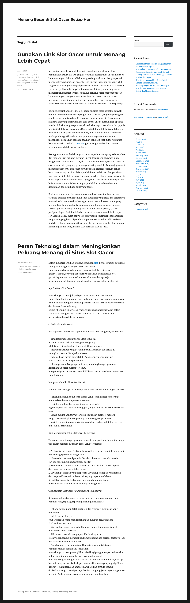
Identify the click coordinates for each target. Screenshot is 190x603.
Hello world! (163, 110)
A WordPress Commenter (144, 117)
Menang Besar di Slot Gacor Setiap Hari (54, 19)
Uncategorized (142, 209)
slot (32, 83)
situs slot (80, 143)
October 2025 (141, 166)
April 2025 (140, 183)
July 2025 (139, 174)
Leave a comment (25, 89)
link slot (30, 77)
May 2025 (140, 180)
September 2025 (142, 169)
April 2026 (140, 150)
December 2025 (142, 161)
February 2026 (142, 155)
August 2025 (141, 172)
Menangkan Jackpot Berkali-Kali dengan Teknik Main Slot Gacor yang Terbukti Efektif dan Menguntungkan (152, 88)
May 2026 (140, 147)
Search (136, 41)
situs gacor (27, 80)
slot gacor (32, 269)
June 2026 (140, 145)
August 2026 (141, 139)
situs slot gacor (23, 83)
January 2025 (141, 191)
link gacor (21, 77)
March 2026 (141, 153)
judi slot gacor (31, 74)
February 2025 (142, 188)
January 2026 (141, 158)
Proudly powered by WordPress (65, 592)
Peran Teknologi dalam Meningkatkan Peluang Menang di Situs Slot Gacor (69, 249)
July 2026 (140, 142)
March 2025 (141, 185)
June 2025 (140, 177)
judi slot (20, 74)
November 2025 (142, 164)
